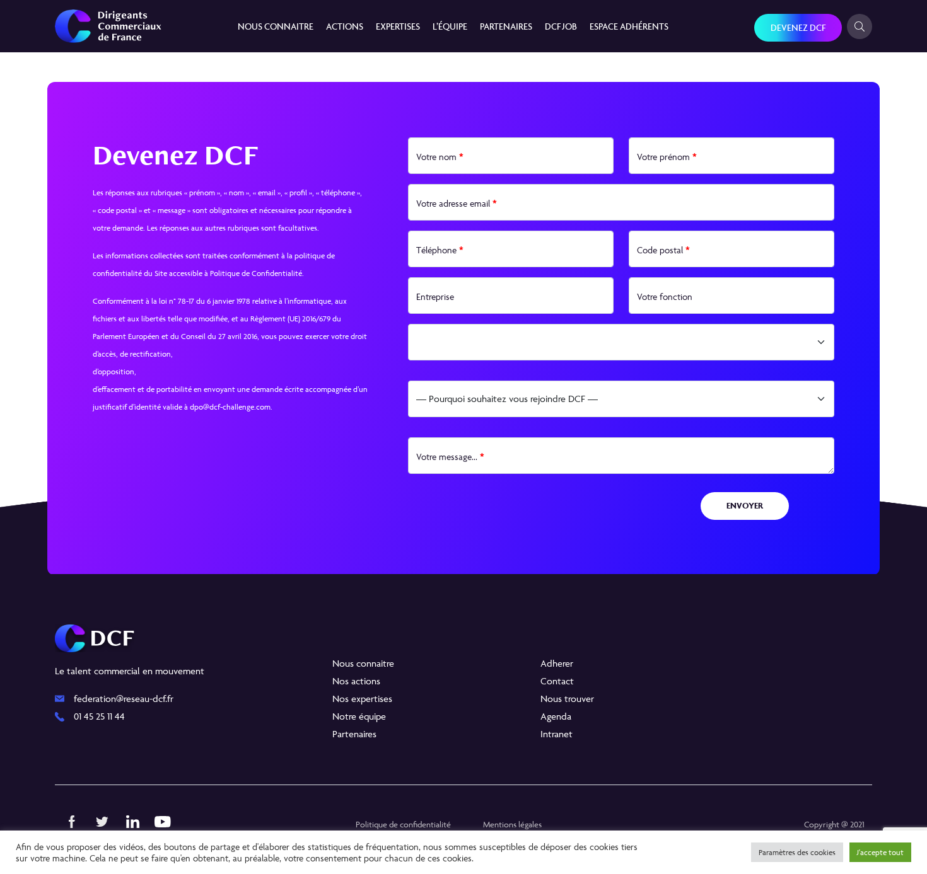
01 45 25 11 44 (99, 716)
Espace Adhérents (629, 26)
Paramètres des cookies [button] (797, 852)
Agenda (555, 716)
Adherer (556, 663)
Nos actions (356, 681)
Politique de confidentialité (403, 824)
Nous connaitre (275, 26)
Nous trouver (567, 698)
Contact (557, 681)
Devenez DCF (798, 27)
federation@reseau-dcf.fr (123, 698)
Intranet (556, 734)
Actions (344, 26)
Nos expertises (362, 698)
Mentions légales (512, 824)
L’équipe (450, 26)
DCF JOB (561, 26)
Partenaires (506, 26)
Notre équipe (359, 716)
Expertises (398, 26)
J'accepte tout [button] (880, 852)
